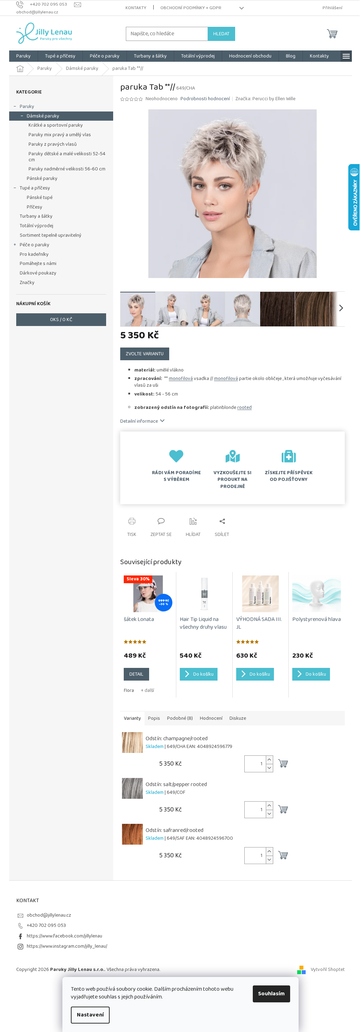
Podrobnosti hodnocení (205, 99)
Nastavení (90, 1014)
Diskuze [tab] (238, 718)
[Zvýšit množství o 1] (269, 760)
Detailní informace (139, 421)
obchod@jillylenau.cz (49, 915)
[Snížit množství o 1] (269, 768)
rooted (244, 407)
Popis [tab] (154, 718)
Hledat (221, 34)
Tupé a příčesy (35, 188)
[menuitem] (23, 56)
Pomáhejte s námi (38, 263)
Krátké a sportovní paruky (56, 125)
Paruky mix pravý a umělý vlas (60, 135)
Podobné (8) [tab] (180, 718)
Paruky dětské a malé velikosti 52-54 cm (67, 157)
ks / (61, 320)
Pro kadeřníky (34, 254)
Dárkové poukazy (38, 273)
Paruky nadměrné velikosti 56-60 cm (67, 169)
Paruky (27, 106)
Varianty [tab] (132, 718)
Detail (136, 674)
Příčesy (34, 207)
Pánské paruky (42, 178)
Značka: (265, 99)
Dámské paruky (43, 116)
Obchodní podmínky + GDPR (190, 8)
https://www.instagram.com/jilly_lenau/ (67, 946)
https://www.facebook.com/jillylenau (64, 936)
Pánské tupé (40, 197)
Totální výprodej (36, 226)
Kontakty (136, 8)
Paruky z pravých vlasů (53, 144)
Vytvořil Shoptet (328, 969)
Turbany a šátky (36, 216)
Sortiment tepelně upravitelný (50, 235)
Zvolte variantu (145, 354)
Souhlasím (271, 993)
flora (129, 690)
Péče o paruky (34, 245)
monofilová (181, 378)
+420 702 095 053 (46, 925)
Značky (27, 282)
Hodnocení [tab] (211, 718)
